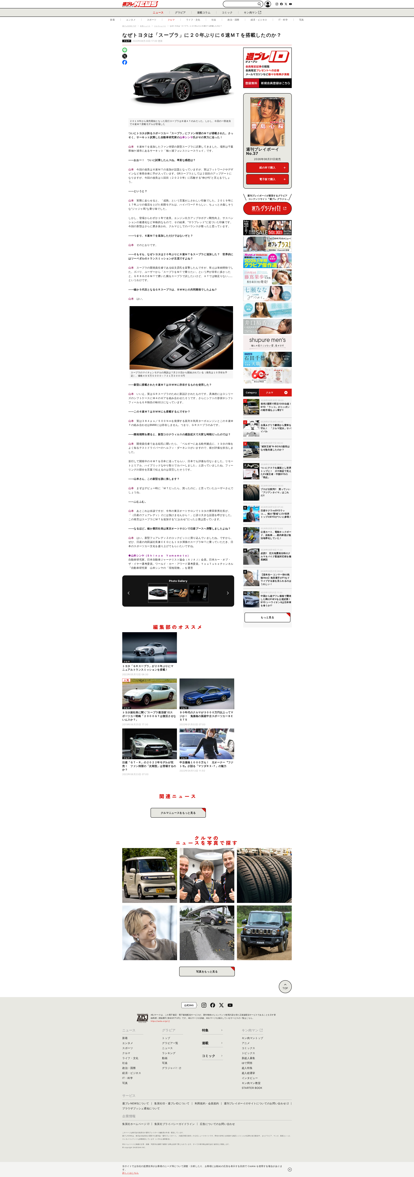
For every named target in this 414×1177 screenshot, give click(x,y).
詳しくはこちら (130, 1172)
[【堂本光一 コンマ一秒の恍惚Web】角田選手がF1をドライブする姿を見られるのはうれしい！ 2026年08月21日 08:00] (149, 932)
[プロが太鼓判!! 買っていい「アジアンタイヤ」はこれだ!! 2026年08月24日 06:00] (264, 875)
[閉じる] (290, 1169)
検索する (259, 4)
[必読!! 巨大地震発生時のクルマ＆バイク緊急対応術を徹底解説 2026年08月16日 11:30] (207, 932)
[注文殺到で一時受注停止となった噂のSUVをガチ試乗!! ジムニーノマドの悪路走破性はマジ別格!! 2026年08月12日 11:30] (264, 932)
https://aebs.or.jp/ (160, 1021)
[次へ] (227, 593)
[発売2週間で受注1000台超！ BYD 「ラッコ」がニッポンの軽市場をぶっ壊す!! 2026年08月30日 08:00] (149, 875)
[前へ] (128, 593)
